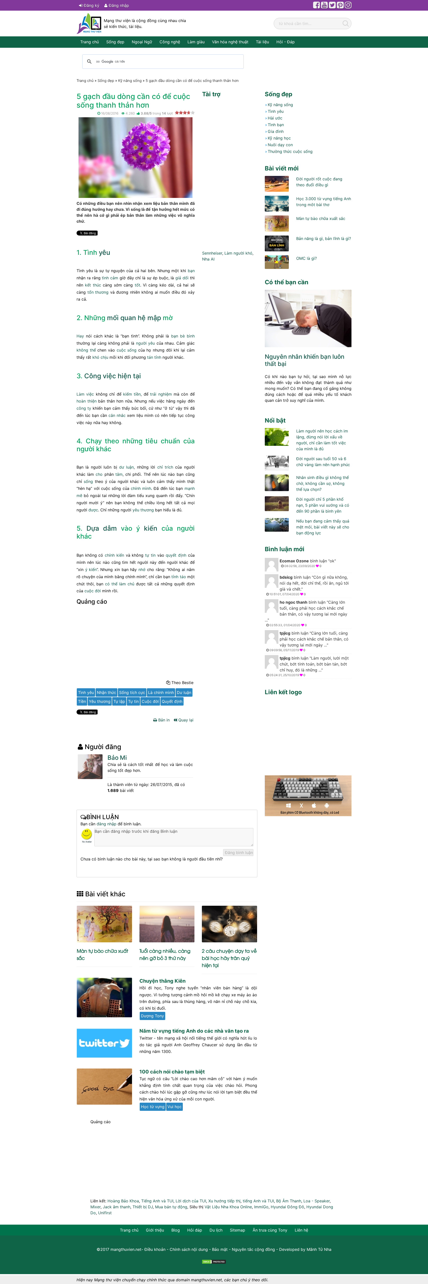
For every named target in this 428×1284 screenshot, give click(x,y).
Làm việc (85, 394)
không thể (86, 350)
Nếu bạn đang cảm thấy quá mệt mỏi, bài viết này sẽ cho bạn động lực (322, 527)
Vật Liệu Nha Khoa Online (228, 1206)
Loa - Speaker (316, 1200)
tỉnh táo (178, 576)
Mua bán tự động (171, 1206)
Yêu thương (99, 701)
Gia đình (276, 131)
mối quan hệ (126, 318)
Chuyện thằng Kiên (162, 981)
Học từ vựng (152, 1106)
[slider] (185, 113)
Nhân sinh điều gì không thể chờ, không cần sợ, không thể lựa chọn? (322, 483)
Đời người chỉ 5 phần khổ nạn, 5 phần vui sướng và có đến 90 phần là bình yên (322, 505)
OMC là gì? (306, 258)
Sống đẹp (115, 41)
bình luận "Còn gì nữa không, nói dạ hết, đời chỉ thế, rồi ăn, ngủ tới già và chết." (309, 585)
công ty (84, 408)
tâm (119, 474)
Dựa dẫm (101, 528)
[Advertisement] (136, 643)
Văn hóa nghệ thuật (230, 41)
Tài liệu (262, 41)
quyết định (176, 555)
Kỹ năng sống (280, 104)
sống (88, 481)
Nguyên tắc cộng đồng (253, 1249)
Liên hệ (301, 1230)
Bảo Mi (117, 757)
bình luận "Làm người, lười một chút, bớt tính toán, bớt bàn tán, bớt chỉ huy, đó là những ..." (309, 666)
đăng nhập (106, 823)
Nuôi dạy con (280, 144)
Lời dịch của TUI (191, 1200)
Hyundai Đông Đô (287, 1206)
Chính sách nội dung (189, 1249)
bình (191, 335)
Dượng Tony (152, 1015)
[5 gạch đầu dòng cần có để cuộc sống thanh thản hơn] (135, 157)
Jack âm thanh (116, 1206)
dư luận (126, 467)
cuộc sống (127, 350)
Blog (175, 1230)
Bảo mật (220, 1249)
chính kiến (114, 555)
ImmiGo (261, 1206)
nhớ (141, 569)
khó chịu (100, 357)
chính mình (141, 488)
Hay (80, 335)
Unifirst (105, 1212)
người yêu (145, 343)
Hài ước (275, 118)
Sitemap (237, 1230)
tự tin (150, 555)
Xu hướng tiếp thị (224, 1200)
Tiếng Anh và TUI (157, 1200)
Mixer (95, 1206)
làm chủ (126, 583)
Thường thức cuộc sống (290, 151)
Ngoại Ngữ (142, 41)
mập (154, 318)
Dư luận (184, 692)
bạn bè (178, 335)
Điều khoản (154, 1249)
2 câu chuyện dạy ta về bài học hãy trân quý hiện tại (229, 958)
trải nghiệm (161, 394)
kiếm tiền (132, 394)
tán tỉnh (154, 357)
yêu (104, 252)
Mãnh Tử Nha (319, 1249)
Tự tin (133, 701)
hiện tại (129, 376)
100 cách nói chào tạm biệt (172, 1072)
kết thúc (93, 285)
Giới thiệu (155, 1230)
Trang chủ (89, 41)
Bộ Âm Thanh (288, 1200)
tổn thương (98, 292)
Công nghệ (170, 41)
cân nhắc (117, 415)
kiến (150, 528)
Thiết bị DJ (143, 1206)
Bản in (163, 719)
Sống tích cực (132, 692)
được (93, 509)
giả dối (181, 277)
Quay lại (185, 719)
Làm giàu (196, 41)
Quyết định (172, 701)
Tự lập (119, 701)
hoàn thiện (87, 401)
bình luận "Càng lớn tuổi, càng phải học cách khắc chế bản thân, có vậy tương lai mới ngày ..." (306, 613)
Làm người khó (238, 253)
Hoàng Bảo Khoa (123, 1200)
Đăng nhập (118, 5)
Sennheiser (212, 253)
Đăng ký (90, 5)
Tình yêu (86, 692)
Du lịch (216, 1230)
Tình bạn (276, 124)
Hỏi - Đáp (285, 41)
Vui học (174, 1106)
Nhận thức (106, 692)
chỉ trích (165, 467)
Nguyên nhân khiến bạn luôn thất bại (304, 360)
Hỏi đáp (194, 1230)
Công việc (100, 376)
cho (99, 474)
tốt (137, 285)
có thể (111, 583)
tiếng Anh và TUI (258, 1200)
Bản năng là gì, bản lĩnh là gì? (323, 238)
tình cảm (110, 277)
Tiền (82, 701)
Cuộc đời (150, 701)
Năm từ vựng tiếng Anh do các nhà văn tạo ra (194, 1031)
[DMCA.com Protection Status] (214, 1261)
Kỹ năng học (279, 138)
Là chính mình (161, 692)
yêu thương (143, 509)
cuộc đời (92, 590)
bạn (191, 270)
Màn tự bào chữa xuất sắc (320, 218)
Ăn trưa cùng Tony (270, 1230)
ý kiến (91, 569)
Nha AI (208, 259)
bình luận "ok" (308, 563)
